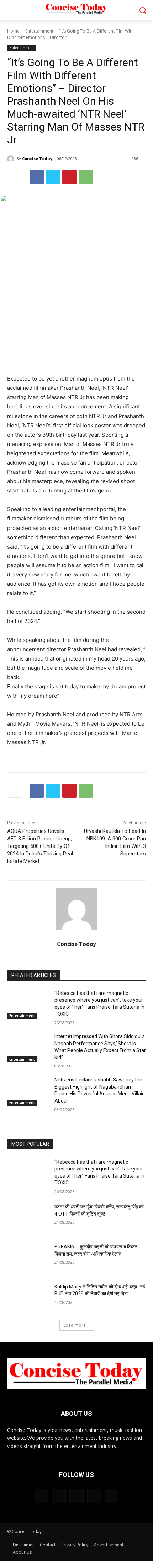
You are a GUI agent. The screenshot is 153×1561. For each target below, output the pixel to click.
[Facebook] (37, 177)
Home (13, 31)
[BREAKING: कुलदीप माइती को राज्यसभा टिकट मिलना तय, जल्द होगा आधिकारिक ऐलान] (28, 1258)
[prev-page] (11, 1122)
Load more (74, 1325)
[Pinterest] (69, 177)
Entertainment (39, 31)
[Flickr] (76, 1496)
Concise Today (37, 158)
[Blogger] (41, 1496)
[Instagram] (94, 1496)
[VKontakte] (111, 1496)
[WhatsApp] (86, 177)
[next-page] (23, 1122)
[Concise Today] (11, 158)
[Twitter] (53, 177)
